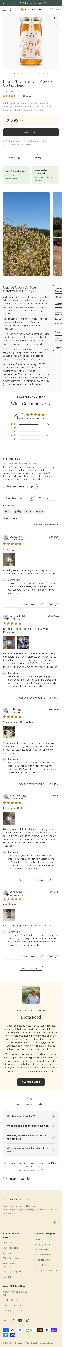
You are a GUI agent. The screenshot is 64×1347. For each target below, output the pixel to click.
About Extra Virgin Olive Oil (15, 1294)
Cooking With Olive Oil (14, 1310)
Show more (10, 518)
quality (17, 511)
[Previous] (3, 3)
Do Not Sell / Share (44, 1265)
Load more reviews (31, 968)
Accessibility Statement (46, 1270)
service (39, 511)
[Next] (58, 3)
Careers (7, 1277)
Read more (52, 666)
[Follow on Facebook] (5, 1320)
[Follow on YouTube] (20, 1320)
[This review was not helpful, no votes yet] (55, 604)
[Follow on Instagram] (13, 1320)
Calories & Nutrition (13, 1305)
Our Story (8, 1242)
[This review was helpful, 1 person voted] (50, 697)
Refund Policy (41, 1249)
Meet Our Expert (12, 1258)
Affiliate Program (12, 1271)
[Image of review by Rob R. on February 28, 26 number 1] (9, 732)
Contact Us (40, 1239)
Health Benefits (11, 1300)
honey (28, 511)
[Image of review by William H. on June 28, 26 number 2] (23, 642)
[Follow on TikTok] (28, 1320)
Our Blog (7, 1253)
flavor (7, 511)
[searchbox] (16, 498)
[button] (53, 24)
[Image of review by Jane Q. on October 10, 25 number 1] (9, 915)
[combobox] (46, 524)
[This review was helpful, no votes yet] (50, 604)
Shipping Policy (42, 1244)
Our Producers (10, 1248)
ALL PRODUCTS (31, 1082)
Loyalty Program (42, 1254)
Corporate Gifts (42, 1259)
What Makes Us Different (11, 1265)
